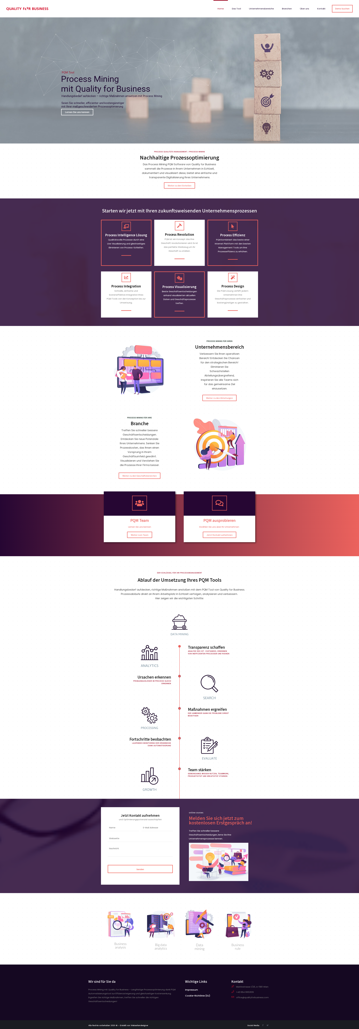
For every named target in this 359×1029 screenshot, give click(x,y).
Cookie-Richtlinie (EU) (197, 995)
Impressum (191, 989)
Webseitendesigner (139, 1025)
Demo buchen (342, 8)
